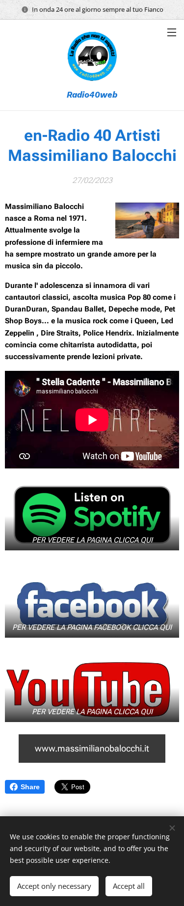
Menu (172, 32)
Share (30, 787)
